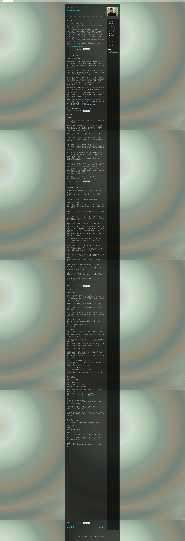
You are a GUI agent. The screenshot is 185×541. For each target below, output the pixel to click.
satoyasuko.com (72, 8)
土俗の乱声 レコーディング (74, 187)
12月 (111, 24)
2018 (110, 23)
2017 (110, 38)
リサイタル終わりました (73, 55)
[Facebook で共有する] (88, 49)
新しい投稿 (70, 527)
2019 (110, 21)
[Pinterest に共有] (89, 49)
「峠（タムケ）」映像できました (75, 23)
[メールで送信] (84, 49)
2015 (110, 41)
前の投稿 (101, 527)
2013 (110, 45)
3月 (111, 35)
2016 (110, 40)
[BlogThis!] (85, 49)
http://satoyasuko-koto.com (75, 10)
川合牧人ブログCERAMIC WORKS (113, 51)
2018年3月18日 (71, 292)
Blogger (103, 536)
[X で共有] (86, 49)
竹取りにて (70, 117)
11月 (111, 31)
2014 (110, 43)
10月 (111, 33)
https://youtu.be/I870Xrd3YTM (75, 46)
